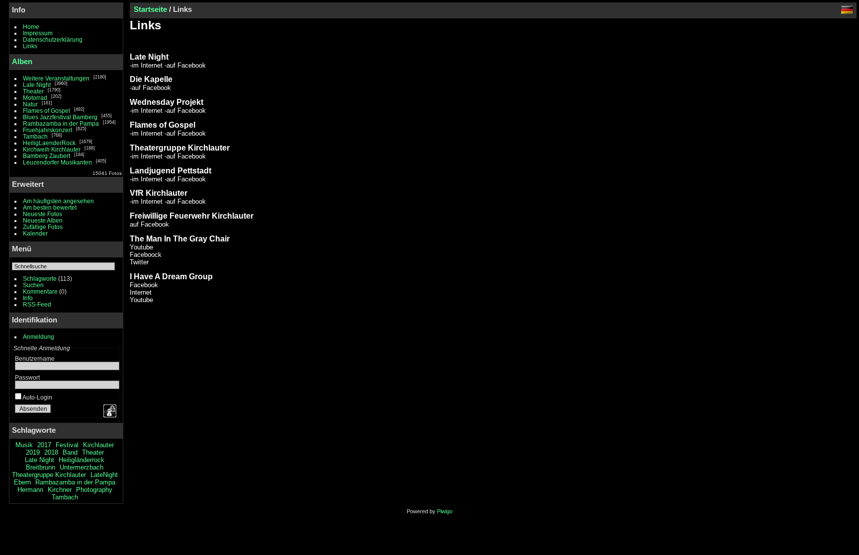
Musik (24, 445)
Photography (94, 489)
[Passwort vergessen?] (108, 410)
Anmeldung (38, 336)
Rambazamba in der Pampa (61, 123)
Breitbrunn (40, 467)
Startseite (150, 9)
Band (70, 452)
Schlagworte (40, 278)
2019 (33, 452)
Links (30, 46)
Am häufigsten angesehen (58, 201)
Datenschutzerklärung (53, 39)
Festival (67, 445)
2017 (44, 445)
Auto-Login (36, 397)
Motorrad (35, 97)
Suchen (33, 285)
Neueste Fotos (42, 214)
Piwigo (444, 511)
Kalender (35, 233)
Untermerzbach (81, 467)
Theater (33, 91)
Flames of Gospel (46, 110)
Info (28, 298)
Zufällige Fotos (43, 227)
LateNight (104, 474)
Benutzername (35, 358)
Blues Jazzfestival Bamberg (60, 117)
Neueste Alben (43, 220)
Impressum (38, 33)
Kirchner (60, 489)
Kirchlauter (98, 445)
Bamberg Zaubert (46, 156)
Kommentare (40, 291)
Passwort (27, 377)
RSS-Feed (37, 304)
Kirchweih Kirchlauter (52, 149)
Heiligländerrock (81, 460)
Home (31, 26)
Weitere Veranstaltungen (56, 78)
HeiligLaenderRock (49, 143)
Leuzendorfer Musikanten (57, 162)
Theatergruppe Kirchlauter (49, 474)
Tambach (35, 136)
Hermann (30, 489)
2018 (51, 452)
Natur (30, 104)
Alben (22, 61)
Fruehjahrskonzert (47, 130)
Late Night (37, 84)
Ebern (22, 482)
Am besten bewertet (50, 207)
